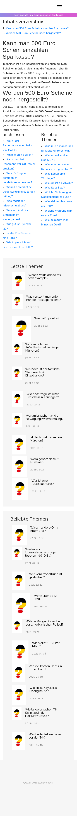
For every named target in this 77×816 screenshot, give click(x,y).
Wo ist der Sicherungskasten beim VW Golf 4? (17, 145)
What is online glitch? (19, 154)
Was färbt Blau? (55, 187)
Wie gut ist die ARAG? (59, 182)
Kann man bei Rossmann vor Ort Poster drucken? (19, 164)
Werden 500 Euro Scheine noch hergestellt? (33, 32)
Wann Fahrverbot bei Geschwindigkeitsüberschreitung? (19, 191)
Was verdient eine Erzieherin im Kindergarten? (16, 215)
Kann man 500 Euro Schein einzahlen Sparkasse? (37, 28)
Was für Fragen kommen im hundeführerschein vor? (17, 178)
